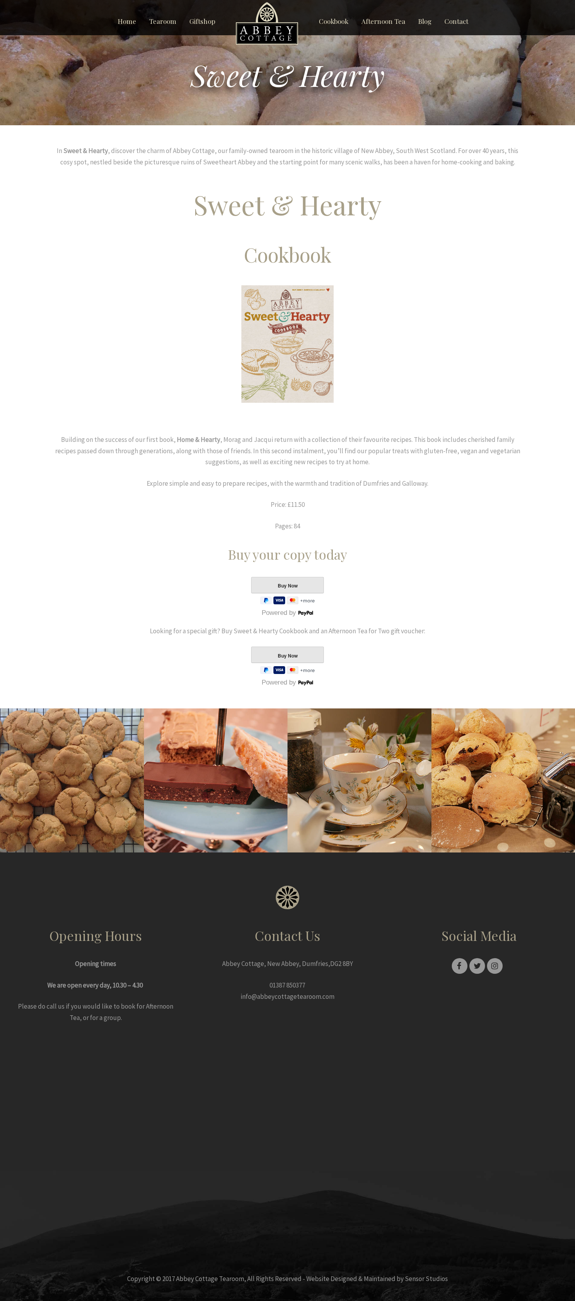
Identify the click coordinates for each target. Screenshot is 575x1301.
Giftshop (202, 21)
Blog (424, 21)
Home (127, 21)
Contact (456, 21)
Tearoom (162, 21)
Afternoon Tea (383, 21)
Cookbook (334, 21)
